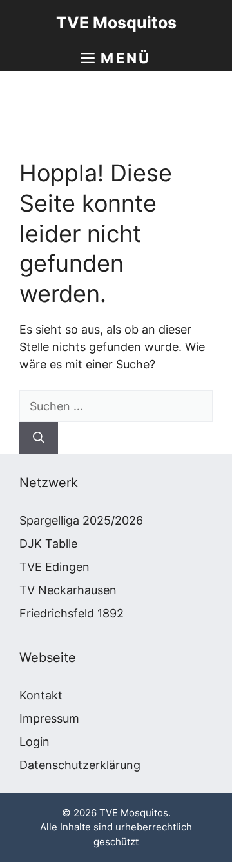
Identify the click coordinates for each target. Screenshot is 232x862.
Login (34, 741)
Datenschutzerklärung (79, 765)
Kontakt (41, 695)
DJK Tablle (48, 543)
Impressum (49, 718)
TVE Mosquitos (116, 22)
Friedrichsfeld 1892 (71, 613)
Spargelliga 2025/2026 (81, 520)
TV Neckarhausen (68, 590)
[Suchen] (38, 438)
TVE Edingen (54, 567)
